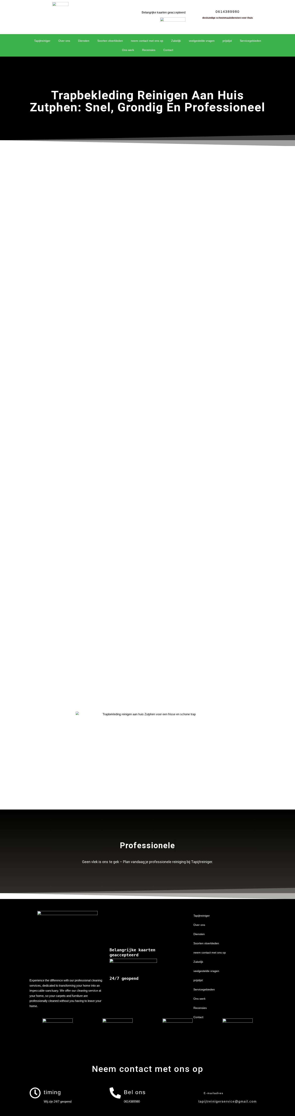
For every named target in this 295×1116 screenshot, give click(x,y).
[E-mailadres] (195, 1093)
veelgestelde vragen (202, 40)
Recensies (148, 50)
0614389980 (228, 12)
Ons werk (128, 50)
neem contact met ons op (147, 40)
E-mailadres (213, 1093)
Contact (168, 50)
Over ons (64, 40)
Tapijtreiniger (42, 40)
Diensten (83, 40)
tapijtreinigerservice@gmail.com (227, 1101)
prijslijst (227, 40)
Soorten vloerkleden (110, 40)
